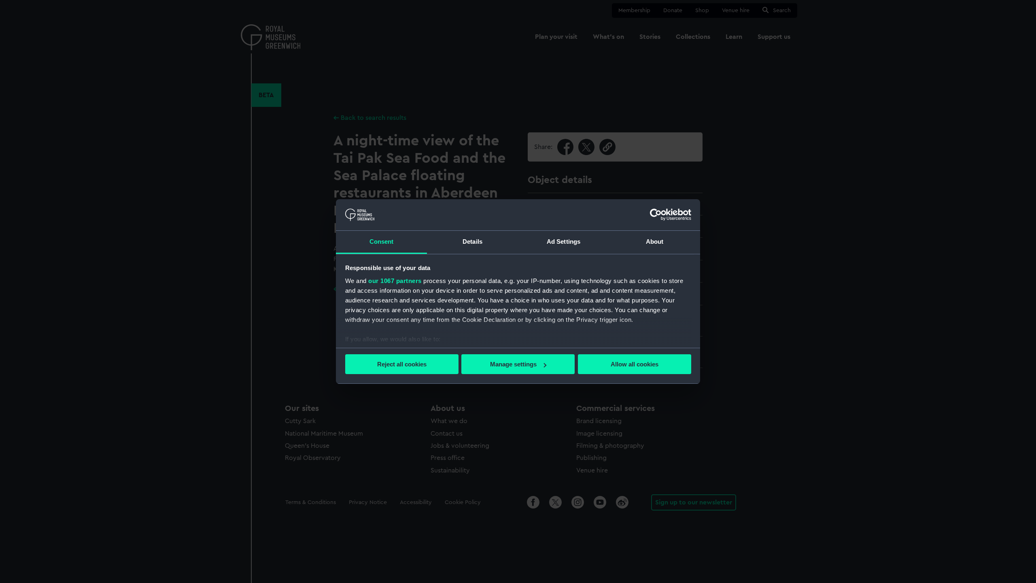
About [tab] (655, 241)
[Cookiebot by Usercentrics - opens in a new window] (655, 215)
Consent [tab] (381, 241)
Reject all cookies (402, 364)
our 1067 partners (395, 280)
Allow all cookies (634, 364)
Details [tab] (472, 241)
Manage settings (513, 364)
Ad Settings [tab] (563, 241)
